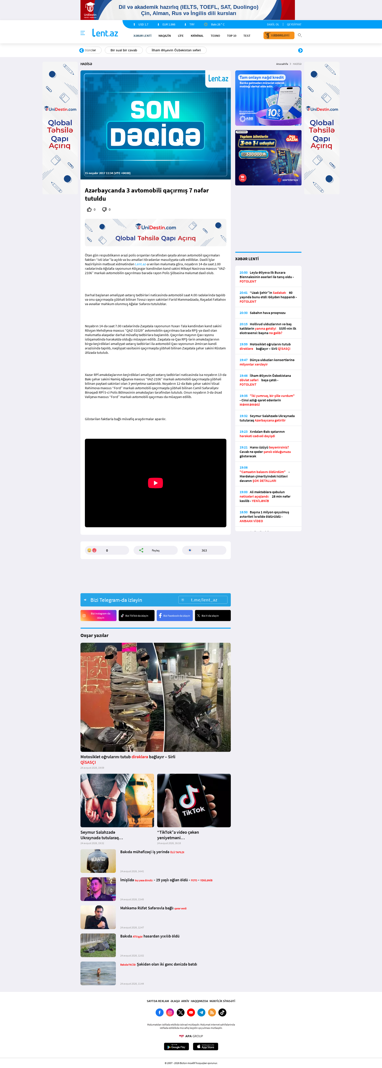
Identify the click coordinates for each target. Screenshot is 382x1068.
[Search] (300, 35)
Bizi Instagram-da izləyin (100, 615)
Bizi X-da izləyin (210, 615)
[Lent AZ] (105, 33)
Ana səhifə (282, 63)
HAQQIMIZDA (199, 1001)
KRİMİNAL (197, 36)
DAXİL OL (273, 24)
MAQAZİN (165, 36)
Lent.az (140, 264)
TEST (246, 36)
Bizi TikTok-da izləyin (136, 615)
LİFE (181, 36)
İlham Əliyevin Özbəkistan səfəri (176, 50)
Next (300, 50)
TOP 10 (231, 36)
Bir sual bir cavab (124, 50)
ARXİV (185, 1001)
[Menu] (82, 33)
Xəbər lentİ (142, 36)
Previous (81, 50)
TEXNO (215, 36)
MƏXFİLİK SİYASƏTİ (222, 1001)
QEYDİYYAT (294, 24)
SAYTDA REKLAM (158, 1001)
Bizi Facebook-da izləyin (176, 615)
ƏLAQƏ (175, 1001)
